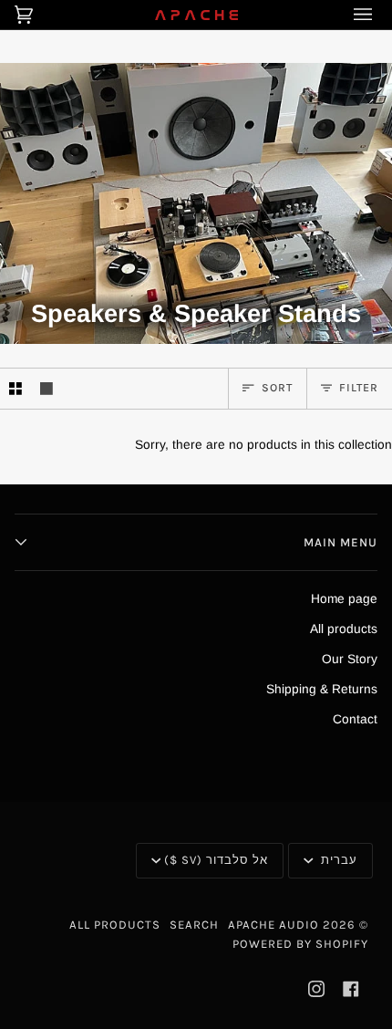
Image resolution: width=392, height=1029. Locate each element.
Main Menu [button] (340, 542)
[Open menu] (350, 14)
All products (343, 629)
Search (194, 924)
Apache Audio (273, 924)
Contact (355, 719)
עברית (337, 860)
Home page (344, 599)
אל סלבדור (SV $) (216, 860)
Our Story (349, 659)
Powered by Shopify (300, 944)
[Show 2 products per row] (15, 389)
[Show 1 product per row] (46, 389)
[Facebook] (351, 989)
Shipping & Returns (321, 689)
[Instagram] (316, 989)
